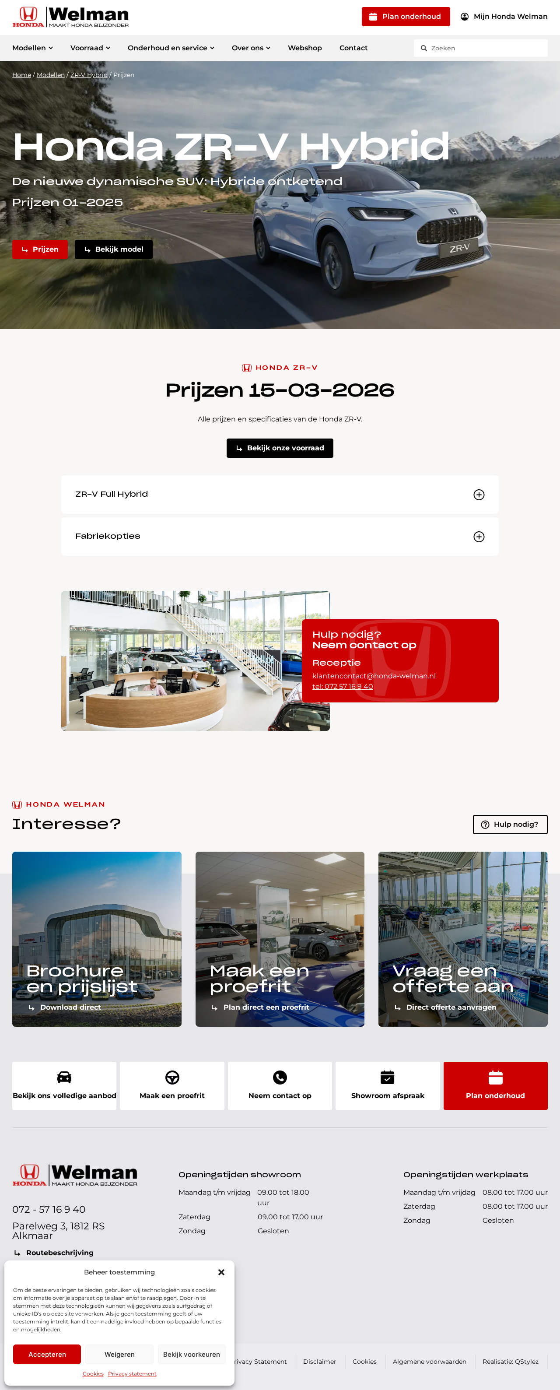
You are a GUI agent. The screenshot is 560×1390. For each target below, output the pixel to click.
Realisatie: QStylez (511, 1361)
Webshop (305, 48)
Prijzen (46, 249)
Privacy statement (132, 1373)
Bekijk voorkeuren (191, 1354)
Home (21, 75)
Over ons (247, 48)
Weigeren (120, 1354)
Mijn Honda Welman (511, 16)
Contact (354, 48)
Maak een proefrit (172, 1096)
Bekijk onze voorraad (285, 448)
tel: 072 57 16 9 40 (342, 686)
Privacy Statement (258, 1361)
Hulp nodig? (516, 824)
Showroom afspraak (387, 1096)
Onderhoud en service (167, 48)
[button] (221, 1272)
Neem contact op (280, 1096)
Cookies (93, 1373)
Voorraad (86, 48)
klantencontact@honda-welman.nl (374, 676)
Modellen (29, 48)
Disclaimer (319, 1361)
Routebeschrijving (60, 1253)
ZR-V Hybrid (89, 75)
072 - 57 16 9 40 (49, 1209)
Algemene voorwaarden (429, 1361)
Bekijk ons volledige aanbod (64, 1096)
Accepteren (47, 1354)
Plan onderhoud (411, 16)
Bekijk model (119, 249)
